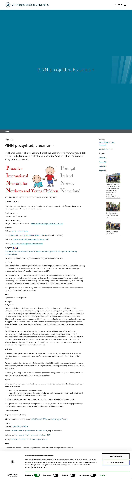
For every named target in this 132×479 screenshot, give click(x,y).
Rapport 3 (102, 166)
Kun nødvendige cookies (116, 462)
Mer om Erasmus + (106, 149)
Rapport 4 (102, 170)
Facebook (102, 145)
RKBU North (36, 419)
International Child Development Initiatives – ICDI (31, 239)
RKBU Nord (35, 223)
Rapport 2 (102, 162)
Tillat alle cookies (116, 456)
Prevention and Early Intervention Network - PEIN (28, 235)
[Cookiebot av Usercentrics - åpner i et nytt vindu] (12, 475)
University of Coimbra (20, 231)
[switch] (55, 475)
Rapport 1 (102, 158)
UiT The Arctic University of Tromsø (54, 419)
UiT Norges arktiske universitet (51, 223)
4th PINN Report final (107, 142)
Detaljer (102, 475)
